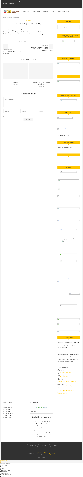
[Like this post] (31, 41)
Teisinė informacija (21, 2)
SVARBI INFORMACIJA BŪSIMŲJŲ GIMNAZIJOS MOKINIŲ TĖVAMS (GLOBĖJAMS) (41, 82)
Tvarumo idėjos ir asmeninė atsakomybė (68, 351)
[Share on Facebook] (33, 41)
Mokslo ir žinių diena (62, 376)
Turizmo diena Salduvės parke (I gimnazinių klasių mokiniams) (65, 391)
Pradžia (24, 11)
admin (26, 26)
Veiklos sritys (30, 2)
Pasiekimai (45, 11)
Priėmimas (58, 11)
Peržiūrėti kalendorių (62, 393)
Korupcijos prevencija (41, 2)
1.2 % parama (65, 11)
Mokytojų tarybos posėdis (64, 372)
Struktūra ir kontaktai (9, 2)
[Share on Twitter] (34, 41)
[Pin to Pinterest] (36, 41)
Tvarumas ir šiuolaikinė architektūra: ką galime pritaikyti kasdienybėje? (67, 360)
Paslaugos (65, 2)
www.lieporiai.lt (51, 454)
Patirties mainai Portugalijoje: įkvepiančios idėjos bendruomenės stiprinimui (68, 355)
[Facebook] (39, 6)
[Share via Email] (37, 41)
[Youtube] (43, 6)
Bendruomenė (36, 11)
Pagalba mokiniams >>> (63, 135)
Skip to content (4, 460)
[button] (0, 462)
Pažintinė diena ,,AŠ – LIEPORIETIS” (66, 381)
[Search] (79, 11)
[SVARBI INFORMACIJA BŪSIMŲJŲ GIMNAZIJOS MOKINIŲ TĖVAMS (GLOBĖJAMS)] (41, 71)
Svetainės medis (42, 452)
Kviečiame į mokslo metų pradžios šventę (15, 81)
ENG (71, 11)
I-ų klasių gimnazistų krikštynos (65, 386)
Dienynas (52, 11)
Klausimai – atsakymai (8, 3)
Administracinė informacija (54, 2)
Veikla (28, 11)
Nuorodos (72, 2)
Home (4, 17)
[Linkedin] (41, 6)
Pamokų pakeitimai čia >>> (64, 147)
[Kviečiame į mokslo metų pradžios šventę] (15, 71)
